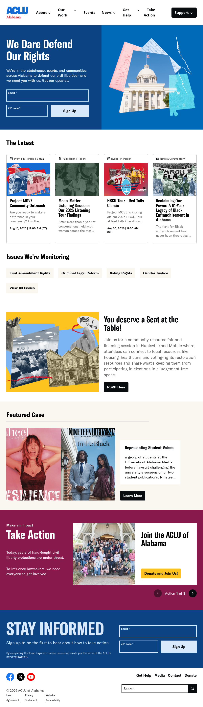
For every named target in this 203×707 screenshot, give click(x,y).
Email (12, 92)
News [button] (107, 12)
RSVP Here (116, 387)
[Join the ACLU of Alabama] (135, 554)
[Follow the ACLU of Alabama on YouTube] (31, 677)
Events (89, 12)
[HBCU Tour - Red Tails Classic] (126, 198)
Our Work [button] (62, 12)
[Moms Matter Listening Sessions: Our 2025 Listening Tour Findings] (77, 198)
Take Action (149, 12)
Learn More (132, 495)
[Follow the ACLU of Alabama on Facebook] (10, 677)
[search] (192, 688)
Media (159, 675)
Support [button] (182, 12)
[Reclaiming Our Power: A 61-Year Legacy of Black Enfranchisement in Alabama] (174, 198)
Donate (191, 675)
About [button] (41, 12)
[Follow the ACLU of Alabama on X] (21, 677)
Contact (174, 675)
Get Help (143, 675)
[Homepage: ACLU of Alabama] (19, 12)
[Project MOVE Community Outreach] (28, 198)
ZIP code (14, 108)
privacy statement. (17, 656)
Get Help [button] (127, 12)
